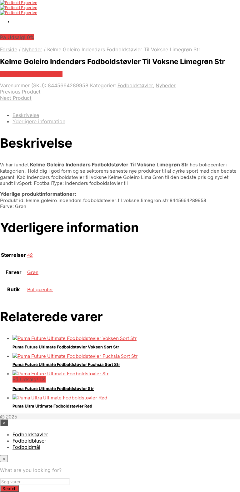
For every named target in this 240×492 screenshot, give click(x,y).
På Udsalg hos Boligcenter (31, 74)
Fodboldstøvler (135, 85)
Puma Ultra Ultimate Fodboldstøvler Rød (52, 405)
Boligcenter (40, 289)
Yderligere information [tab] (38, 121)
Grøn (32, 272)
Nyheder (32, 49)
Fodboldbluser (29, 441)
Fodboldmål (26, 447)
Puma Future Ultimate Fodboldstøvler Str (53, 388)
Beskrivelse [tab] (25, 115)
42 (30, 255)
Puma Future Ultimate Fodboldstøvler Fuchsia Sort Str (66, 364)
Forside (8, 49)
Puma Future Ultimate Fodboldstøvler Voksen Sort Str (65, 346)
